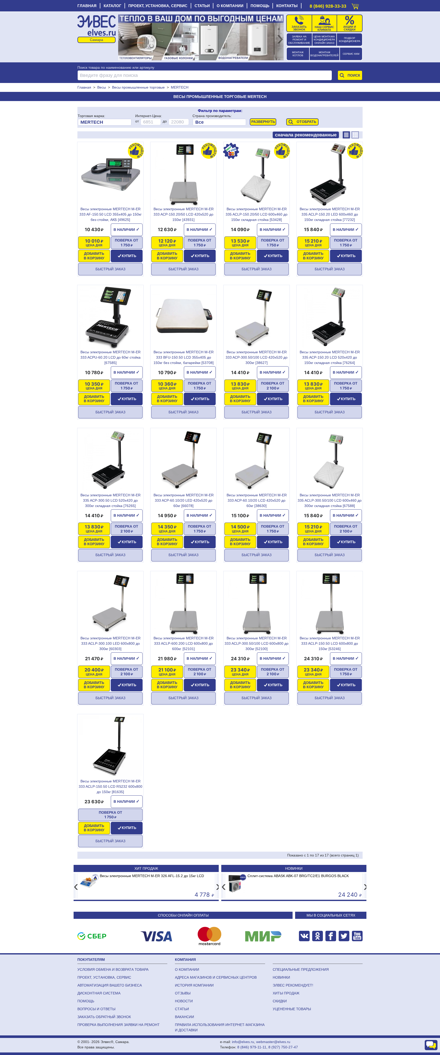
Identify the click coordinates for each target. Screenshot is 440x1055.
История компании (194, 985)
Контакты (287, 6)
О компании (230, 6)
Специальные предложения (301, 969)
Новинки (293, 868)
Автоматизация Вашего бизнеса (109, 985)
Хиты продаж (286, 993)
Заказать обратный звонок (104, 1017)
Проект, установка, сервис (157, 6)
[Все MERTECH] (104, 122)
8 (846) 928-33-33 (328, 6)
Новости (184, 1001)
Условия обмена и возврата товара (112, 969)
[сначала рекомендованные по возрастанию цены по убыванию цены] (305, 134)
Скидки (280, 1001)
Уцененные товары (292, 1009)
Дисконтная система (98, 993)
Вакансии (184, 1017)
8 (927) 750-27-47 (283, 1047)
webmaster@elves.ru (273, 1042)
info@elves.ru (243, 1042)
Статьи (202, 6)
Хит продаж (146, 868)
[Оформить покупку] (355, 5)
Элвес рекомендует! (293, 985)
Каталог (112, 6)
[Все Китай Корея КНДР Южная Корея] (219, 122)
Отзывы (182, 993)
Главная (87, 6)
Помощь (260, 6)
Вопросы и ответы (96, 1009)
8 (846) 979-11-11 (251, 1047)
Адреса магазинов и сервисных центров (216, 977)
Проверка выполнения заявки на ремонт (118, 1025)
